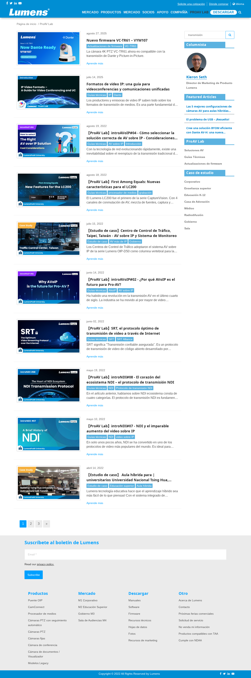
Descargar (223, 12)
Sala (187, 228)
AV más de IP (118, 241)
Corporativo (192, 181)
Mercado (90, 12)
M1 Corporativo (87, 600)
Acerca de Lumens (190, 600)
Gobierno (135, 241)
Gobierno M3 (86, 613)
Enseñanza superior (197, 188)
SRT (111, 339)
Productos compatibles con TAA (198, 633)
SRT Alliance (125, 339)
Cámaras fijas (36, 638)
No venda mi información (194, 627)
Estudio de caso (97, 241)
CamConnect (36, 607)
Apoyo (162, 12)
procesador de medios (122, 192)
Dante (117, 95)
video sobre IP (125, 436)
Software (133, 607)
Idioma (239, 3)
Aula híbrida (144, 485)
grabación (145, 192)
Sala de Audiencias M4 (92, 620)
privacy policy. (45, 564)
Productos (111, 12)
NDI (111, 388)
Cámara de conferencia (42, 645)
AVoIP (112, 290)
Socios (148, 12)
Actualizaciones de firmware (104, 46)
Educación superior (122, 485)
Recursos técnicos (139, 620)
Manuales (134, 600)
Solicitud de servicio (191, 620)
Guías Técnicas (194, 157)
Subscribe (33, 574)
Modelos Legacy (38, 663)
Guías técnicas (96, 95)
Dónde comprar (218, 3)
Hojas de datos (137, 627)
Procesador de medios (42, 613)
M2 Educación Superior (92, 607)
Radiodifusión (193, 215)
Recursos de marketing (142, 640)
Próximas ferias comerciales (196, 613)
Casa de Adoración (197, 201)
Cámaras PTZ (36, 631)
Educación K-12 (195, 195)
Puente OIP (35, 600)
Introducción (133, 143)
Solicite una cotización (191, 3)
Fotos (132, 633)
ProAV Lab (199, 12)
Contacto (184, 607)
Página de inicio (26, 24)
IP (110, 95)
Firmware (134, 613)
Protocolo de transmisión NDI (134, 388)
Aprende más (94, 63)
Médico (189, 208)
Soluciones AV (194, 150)
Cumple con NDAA (190, 640)
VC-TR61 (130, 46)
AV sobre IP (116, 143)
